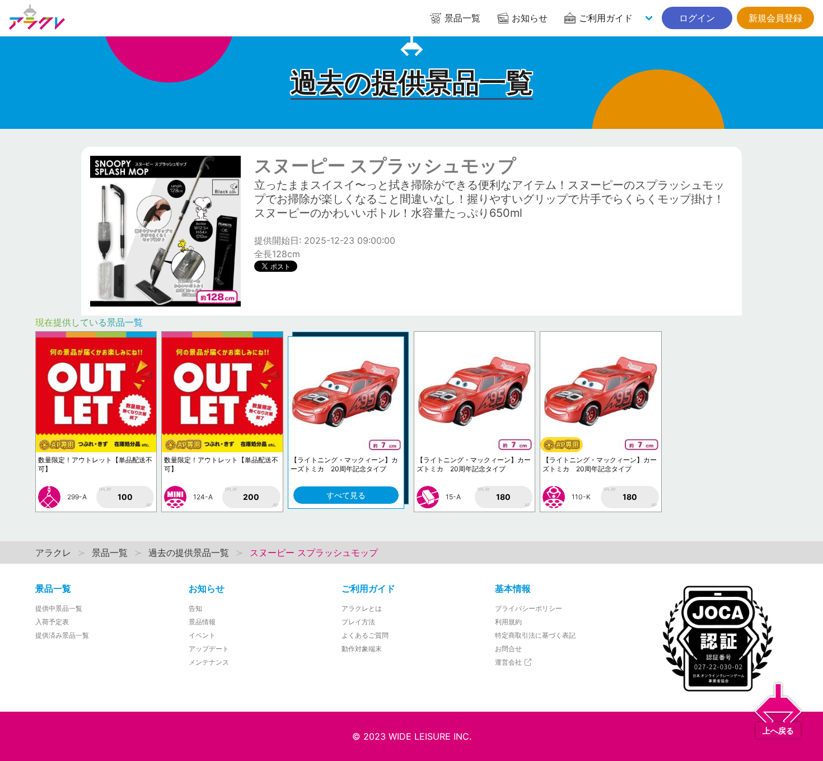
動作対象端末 (362, 648)
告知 (195, 608)
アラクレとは (362, 608)
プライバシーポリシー (528, 608)
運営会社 (509, 662)
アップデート (209, 648)
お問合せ (508, 648)
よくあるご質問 (365, 635)
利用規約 (508, 622)
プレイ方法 (358, 622)
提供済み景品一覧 (62, 635)
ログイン (697, 18)
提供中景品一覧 (58, 608)
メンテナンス (209, 662)
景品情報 (202, 622)
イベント (202, 635)
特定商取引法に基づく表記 (535, 635)
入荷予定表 (52, 622)
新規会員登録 (775, 18)
